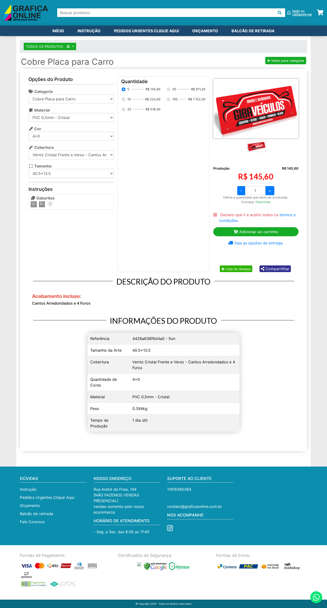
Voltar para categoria (287, 61)
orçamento (205, 30)
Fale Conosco (32, 521)
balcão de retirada (253, 30)
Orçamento (30, 505)
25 (129, 109)
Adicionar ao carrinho (258, 231)
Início (58, 30)
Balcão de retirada (36, 513)
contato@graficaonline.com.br (194, 506)
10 (129, 99)
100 (175, 99)
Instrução (89, 30)
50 (174, 89)
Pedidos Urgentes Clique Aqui (146, 30)
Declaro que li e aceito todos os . (257, 217)
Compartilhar (276, 268)
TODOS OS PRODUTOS (45, 46)
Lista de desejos (237, 269)
